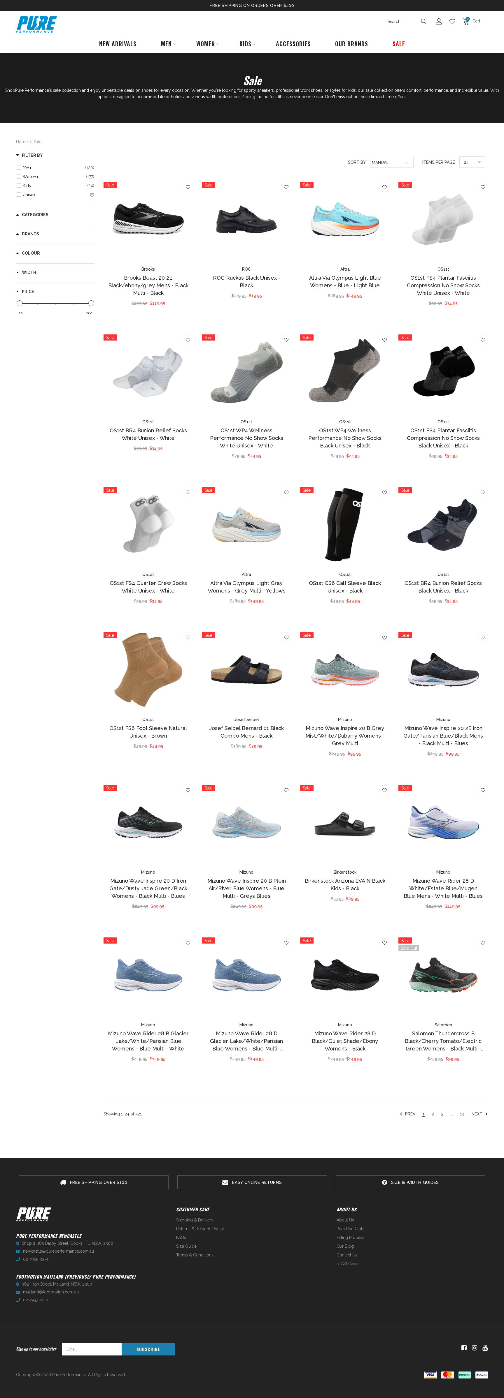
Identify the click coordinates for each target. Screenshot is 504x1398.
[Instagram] (473, 1348)
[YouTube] (484, 1348)
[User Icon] (440, 21)
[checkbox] (58, 167)
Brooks (148, 269)
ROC (246, 269)
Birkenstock (345, 872)
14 (462, 1114)
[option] (94, 1182)
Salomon (443, 1025)
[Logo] (36, 24)
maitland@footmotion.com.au (51, 1292)
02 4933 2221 (35, 1299)
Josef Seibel (246, 719)
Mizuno (345, 719)
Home (22, 142)
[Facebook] (463, 1348)
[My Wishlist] (453, 21)
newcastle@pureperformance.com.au (58, 1251)
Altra (345, 269)
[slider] (19, 303)
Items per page (438, 162)
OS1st (443, 269)
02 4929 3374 (35, 1259)
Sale (37, 142)
